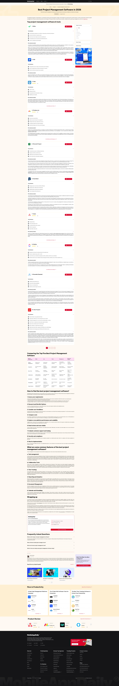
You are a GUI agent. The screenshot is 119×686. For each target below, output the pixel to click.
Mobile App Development (57, 653)
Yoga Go (81, 654)
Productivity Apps (69, 664)
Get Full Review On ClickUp (50, 269)
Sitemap (41, 658)
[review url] (30, 625)
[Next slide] (51, 582)
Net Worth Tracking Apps (48, 578)
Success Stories (29, 658)
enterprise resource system (60, 233)
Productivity (33, 597)
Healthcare (55, 668)
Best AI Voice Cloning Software (65, 578)
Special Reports (29, 660)
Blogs (28, 662)
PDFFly (66, 625)
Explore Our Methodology (62, 529)
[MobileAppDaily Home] (30, 1)
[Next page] (55, 348)
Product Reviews (29, 653)
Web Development (56, 658)
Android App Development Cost (84, 666)
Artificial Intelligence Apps (70, 653)
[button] (38, 1)
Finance (45, 580)
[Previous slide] (49, 582)
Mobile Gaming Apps (70, 662)
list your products (62, 511)
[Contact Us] (91, 1)
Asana (34, 625)
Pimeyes (81, 656)
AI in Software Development (84, 668)
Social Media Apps (69, 658)
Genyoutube (81, 652)
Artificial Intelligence (30, 580)
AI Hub (28, 666)
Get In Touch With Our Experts (83, 565)
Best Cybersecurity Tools (70, 670)
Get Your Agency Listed (43, 666)
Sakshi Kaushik (32, 555)
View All (71, 564)
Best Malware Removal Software (71, 668)
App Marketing (56, 662)
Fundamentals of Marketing (84, 664)
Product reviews (84, 651)
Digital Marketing (56, 660)
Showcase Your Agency (43, 668)
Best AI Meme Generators (32, 578)
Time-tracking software (69, 472)
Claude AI (81, 658)
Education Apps (69, 660)
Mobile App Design (56, 666)
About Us (41, 653)
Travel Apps (68, 666)
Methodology (29, 668)
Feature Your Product (83, 66)
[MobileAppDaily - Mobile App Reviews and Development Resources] (43, 635)
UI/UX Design (55, 664)
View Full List (37, 613)
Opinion (28, 664)
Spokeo (83, 625)
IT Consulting (56, 670)
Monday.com (51, 625)
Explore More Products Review (85, 618)
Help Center (42, 660)
